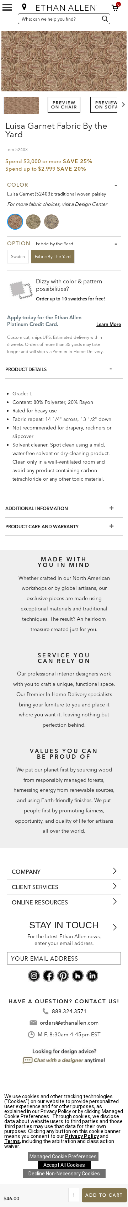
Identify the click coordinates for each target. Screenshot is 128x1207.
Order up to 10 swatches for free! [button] (70, 298)
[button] (115, 8)
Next (122, 104)
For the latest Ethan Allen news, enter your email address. (64, 939)
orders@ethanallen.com (69, 1023)
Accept (64, 1165)
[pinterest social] (63, 975)
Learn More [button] (108, 324)
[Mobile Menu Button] (7, 7)
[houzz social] (78, 975)
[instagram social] (34, 975)
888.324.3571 (69, 1011)
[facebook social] (48, 975)
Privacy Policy (82, 1136)
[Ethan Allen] (65, 6)
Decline (64, 1173)
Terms (12, 1141)
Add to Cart (104, 1195)
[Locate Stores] (24, 7)
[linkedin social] (92, 975)
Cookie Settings (63, 1156)
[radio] (15, 222)
